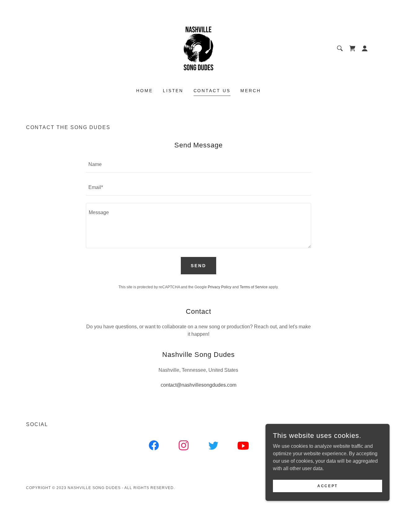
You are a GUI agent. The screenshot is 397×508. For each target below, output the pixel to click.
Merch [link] (250, 90)
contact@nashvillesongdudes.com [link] (198, 385)
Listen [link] (173, 90)
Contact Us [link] (212, 90)
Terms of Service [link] (254, 287)
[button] (365, 48)
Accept (327, 485)
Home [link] (144, 90)
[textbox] (198, 165)
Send (198, 265)
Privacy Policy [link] (219, 287)
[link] (198, 48)
